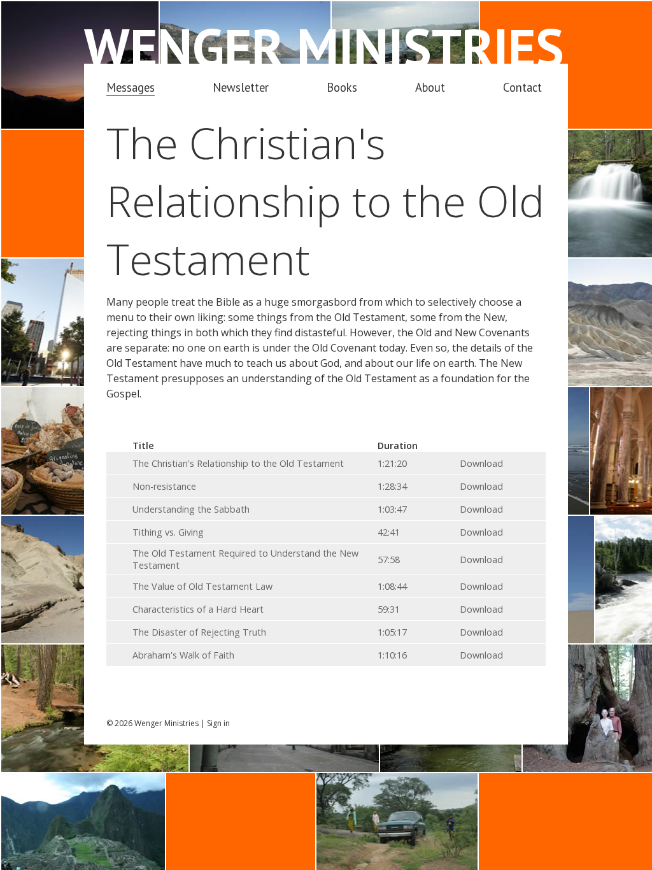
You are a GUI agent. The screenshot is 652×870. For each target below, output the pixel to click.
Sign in (218, 723)
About (430, 87)
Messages (130, 87)
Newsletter (241, 87)
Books (342, 87)
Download (481, 463)
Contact (522, 87)
